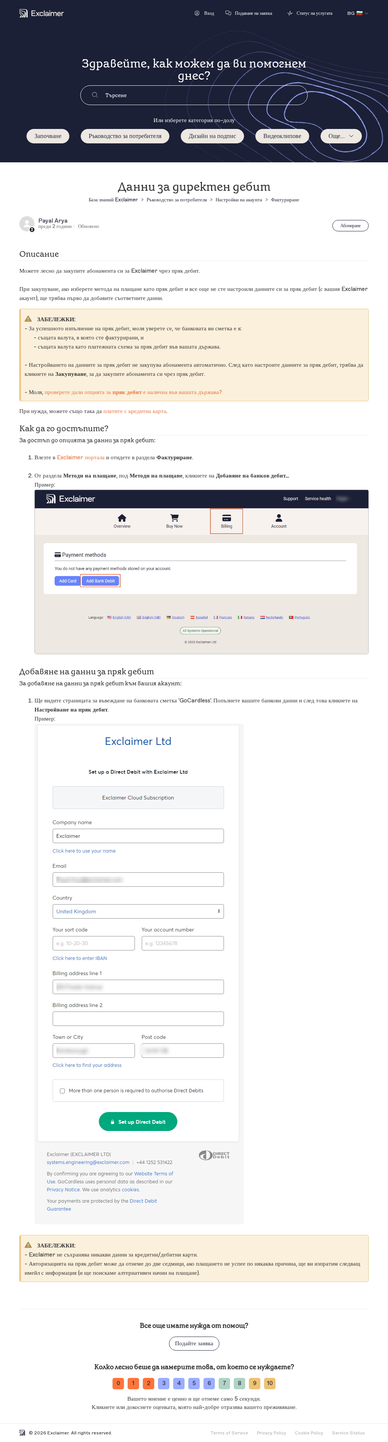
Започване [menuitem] (47, 136)
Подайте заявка (194, 1343)
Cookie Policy (309, 1433)
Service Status (348, 1433)
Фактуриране (285, 199)
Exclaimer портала (81, 457)
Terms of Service (229, 1433)
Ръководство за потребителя (125, 136)
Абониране (350, 225)
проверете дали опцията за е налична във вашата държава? (133, 392)
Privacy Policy (271, 1433)
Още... (337, 136)
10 (270, 1383)
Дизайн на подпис (212, 136)
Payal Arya (52, 221)
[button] (204, 13)
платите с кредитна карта (134, 411)
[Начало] (41, 13)
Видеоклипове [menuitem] (282, 136)
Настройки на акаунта (239, 199)
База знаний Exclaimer (113, 199)
